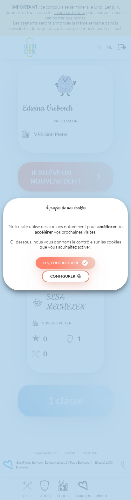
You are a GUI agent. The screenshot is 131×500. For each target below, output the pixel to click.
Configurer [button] (62, 276)
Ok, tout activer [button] (60, 262)
